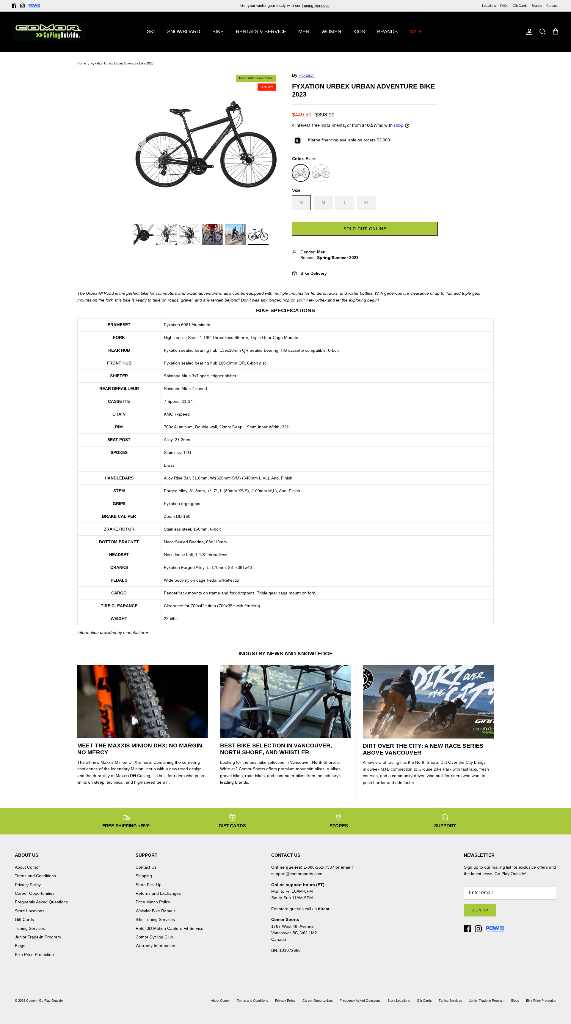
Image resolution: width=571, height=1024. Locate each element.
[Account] (528, 31)
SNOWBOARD (183, 31)
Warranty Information (155, 945)
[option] (206, 144)
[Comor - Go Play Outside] (49, 32)
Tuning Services (30, 928)
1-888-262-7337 (319, 867)
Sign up (480, 910)
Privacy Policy (28, 884)
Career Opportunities (34, 893)
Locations (489, 5)
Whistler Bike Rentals (155, 910)
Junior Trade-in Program (38, 937)
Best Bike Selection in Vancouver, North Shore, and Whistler (276, 748)
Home (81, 63)
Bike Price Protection (34, 954)
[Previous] (139, 144)
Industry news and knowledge (286, 654)
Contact (552, 5)
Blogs (20, 945)
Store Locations (29, 910)
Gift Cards (520, 5)
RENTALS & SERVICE (261, 31)
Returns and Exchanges (158, 893)
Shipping (144, 875)
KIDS (359, 31)
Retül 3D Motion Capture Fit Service (169, 928)
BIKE (218, 31)
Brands (537, 5)
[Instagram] (22, 6)
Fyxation (307, 75)
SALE (416, 31)
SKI (151, 31)
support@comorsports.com (296, 873)
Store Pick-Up (148, 884)
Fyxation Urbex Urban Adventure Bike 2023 (122, 63)
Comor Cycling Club (154, 937)
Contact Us (146, 867)
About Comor (27, 867)
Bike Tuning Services (155, 919)
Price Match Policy (153, 902)
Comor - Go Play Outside (44, 1000)
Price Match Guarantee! (298, 5)
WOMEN (331, 31)
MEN (303, 31)
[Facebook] (14, 6)
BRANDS (387, 31)
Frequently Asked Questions (41, 902)
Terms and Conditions (35, 875)
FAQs (504, 5)
